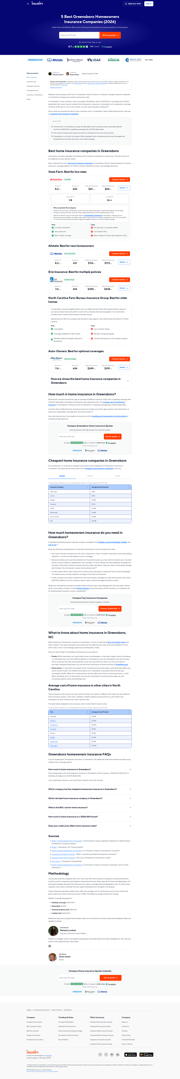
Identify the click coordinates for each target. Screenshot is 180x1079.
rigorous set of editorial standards (96, 83)
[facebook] (100, 1054)
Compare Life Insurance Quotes (100, 1040)
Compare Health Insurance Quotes (101, 1031)
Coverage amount (32, 90)
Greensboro (54, 725)
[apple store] (130, 1055)
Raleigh (52, 737)
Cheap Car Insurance (33, 1035)
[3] (92, 411)
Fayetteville (54, 742)
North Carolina (56, 1010)
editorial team (78, 83)
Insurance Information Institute (63, 854)
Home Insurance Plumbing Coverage (70, 1031)
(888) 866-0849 (134, 4)
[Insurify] (37, 4)
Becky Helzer (74, 75)
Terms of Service (127, 1044)
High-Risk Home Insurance (67, 1026)
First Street (56, 861)
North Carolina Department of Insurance (67, 841)
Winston (53, 721)
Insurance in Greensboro (35, 95)
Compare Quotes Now (108, 609)
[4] (57, 544)
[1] (108, 106)
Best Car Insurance (33, 1031)
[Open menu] (28, 4)
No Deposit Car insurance (35, 1040)
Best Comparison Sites (34, 1026)
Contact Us (125, 1026)
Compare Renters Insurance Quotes (101, 1035)
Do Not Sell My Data (128, 1040)
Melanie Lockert (57, 75)
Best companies (32, 77)
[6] (86, 590)
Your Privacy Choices (52, 1071)
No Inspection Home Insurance (68, 1035)
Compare (31, 1017)
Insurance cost (31, 82)
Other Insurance (97, 1017)
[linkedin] (117, 1054)
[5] (96, 567)
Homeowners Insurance (41, 1010)
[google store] (146, 1055)
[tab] (62, 476)
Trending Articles (65, 1017)
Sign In (149, 4)
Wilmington (54, 746)
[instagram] (112, 1054)
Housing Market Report (66, 1022)
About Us (125, 1022)
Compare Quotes (118, 179)
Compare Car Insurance (34, 1022)
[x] (106, 1054)
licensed (48, 1055)
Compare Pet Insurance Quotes (100, 1026)
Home (29, 1010)
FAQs (28, 99)
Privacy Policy (126, 1035)
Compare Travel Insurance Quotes (101, 1044)
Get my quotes (108, 35)
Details (122, 188)
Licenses (124, 1031)
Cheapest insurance (33, 86)
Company (126, 1017)
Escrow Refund (63, 1040)
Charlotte (53, 729)
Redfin (54, 847)
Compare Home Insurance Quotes (101, 1022)
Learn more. (64, 85)
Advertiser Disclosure (56, 87)
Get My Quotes (111, 437)
